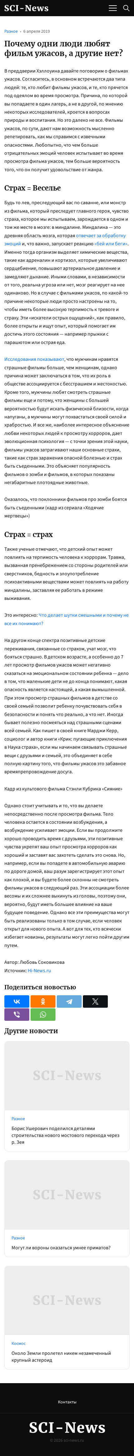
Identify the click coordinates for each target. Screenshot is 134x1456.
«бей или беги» (110, 243)
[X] (95, 1001)
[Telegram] (69, 1001)
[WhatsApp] (43, 1014)
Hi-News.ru (39, 970)
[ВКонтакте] (16, 1001)
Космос (19, 1344)
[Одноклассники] (43, 1001)
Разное (11, 31)
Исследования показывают (34, 359)
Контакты (67, 1402)
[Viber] (16, 1014)
